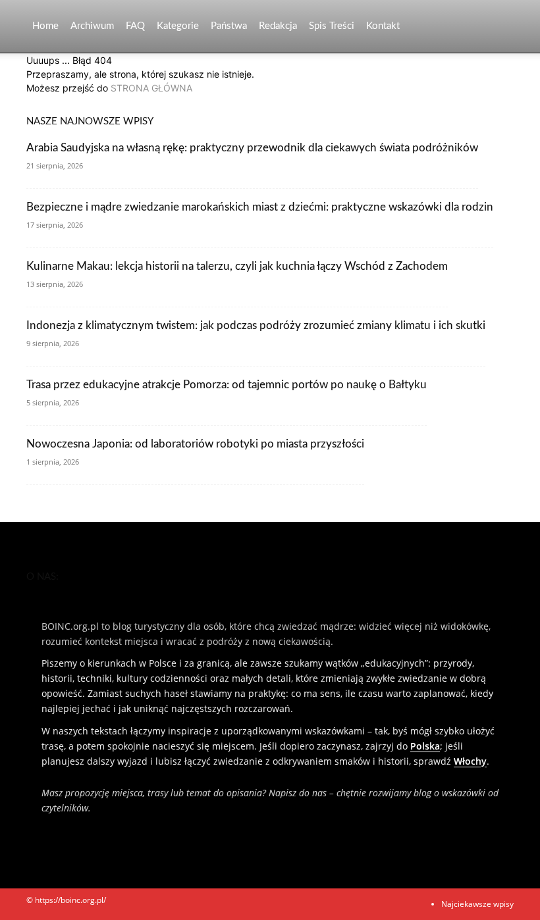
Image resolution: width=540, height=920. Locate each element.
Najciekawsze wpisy (477, 903)
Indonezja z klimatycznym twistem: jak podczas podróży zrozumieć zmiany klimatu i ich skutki (255, 325)
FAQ (135, 26)
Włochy (470, 761)
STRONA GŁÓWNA (151, 87)
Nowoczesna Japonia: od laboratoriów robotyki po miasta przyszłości (195, 443)
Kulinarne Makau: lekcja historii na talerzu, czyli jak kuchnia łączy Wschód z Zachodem (237, 266)
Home (45, 26)
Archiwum (92, 26)
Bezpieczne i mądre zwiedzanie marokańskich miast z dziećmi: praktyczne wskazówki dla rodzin (259, 207)
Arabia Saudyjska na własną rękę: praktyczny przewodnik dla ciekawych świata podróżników (252, 147)
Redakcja (278, 26)
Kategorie (178, 26)
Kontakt (383, 26)
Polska (425, 746)
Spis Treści (331, 26)
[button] (498, 26)
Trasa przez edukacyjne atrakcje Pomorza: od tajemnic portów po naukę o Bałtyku (226, 384)
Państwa (229, 26)
